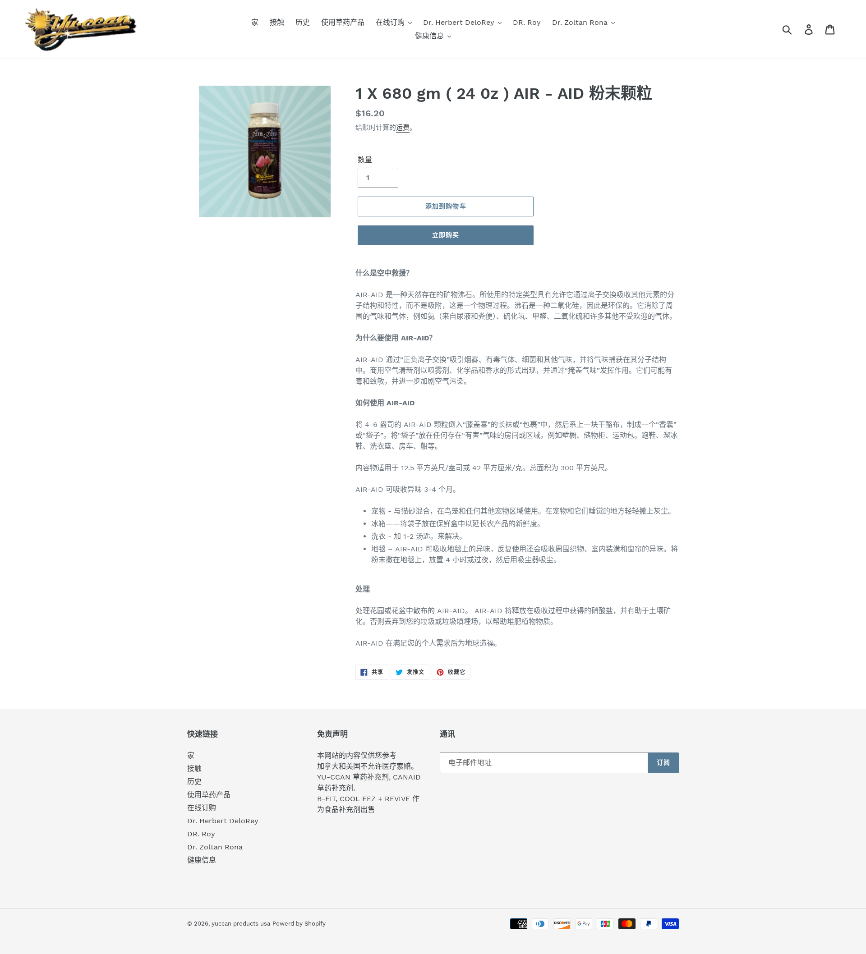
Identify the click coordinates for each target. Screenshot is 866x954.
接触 (194, 768)
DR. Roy (201, 834)
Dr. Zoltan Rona (215, 847)
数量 (365, 160)
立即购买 (445, 234)
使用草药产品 (208, 794)
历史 (194, 781)
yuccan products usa (241, 923)
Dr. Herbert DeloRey (222, 820)
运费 (403, 128)
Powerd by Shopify (299, 923)
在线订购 (201, 807)
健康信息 (201, 860)
